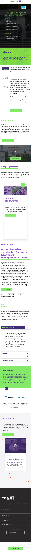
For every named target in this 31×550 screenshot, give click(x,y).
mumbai (8, 140)
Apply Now (7, 289)
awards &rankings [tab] (5, 87)
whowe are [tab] (6, 68)
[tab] (15, 327)
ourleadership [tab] (5, 78)
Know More (16, 110)
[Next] (26, 184)
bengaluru (21, 140)
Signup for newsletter (15, 532)
